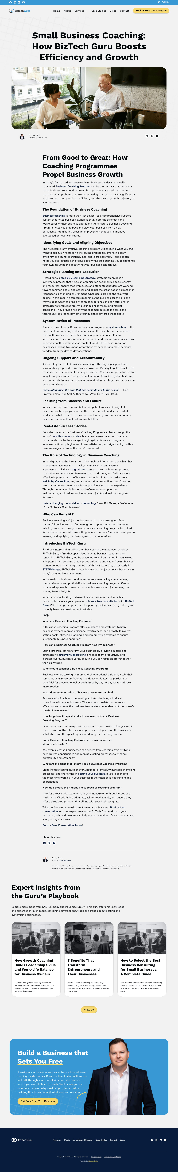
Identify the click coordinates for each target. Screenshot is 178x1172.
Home (56, 10)
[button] (81, 11)
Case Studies (98, 10)
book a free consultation (103, 601)
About (67, 10)
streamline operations (72, 655)
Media (67, 1140)
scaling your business (91, 774)
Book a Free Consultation (151, 10)
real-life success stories (66, 436)
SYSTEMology (51, 569)
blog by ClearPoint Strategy (78, 278)
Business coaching (54, 216)
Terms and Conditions (112, 1157)
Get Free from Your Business (38, 1101)
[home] (19, 11)
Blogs (113, 10)
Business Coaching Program (73, 186)
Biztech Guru (66, 860)
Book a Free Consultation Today (62, 825)
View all (89, 1009)
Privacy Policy (96, 1157)
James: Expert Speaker (83, 1140)
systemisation (117, 327)
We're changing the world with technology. (70, 503)
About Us (57, 1140)
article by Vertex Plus (56, 481)
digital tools (79, 469)
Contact (124, 10)
